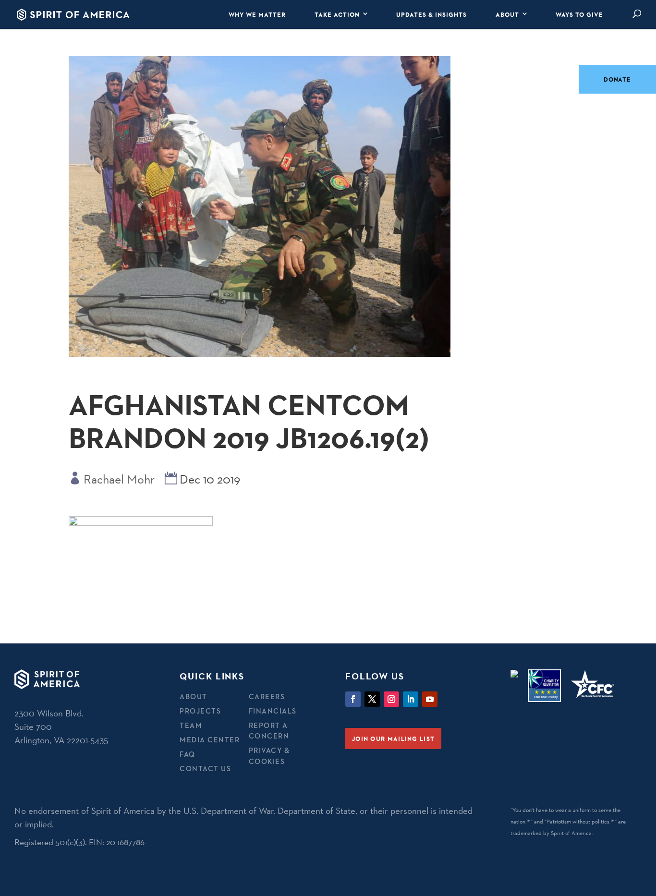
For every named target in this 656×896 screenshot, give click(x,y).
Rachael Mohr (119, 479)
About (507, 14)
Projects (200, 711)
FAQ (187, 754)
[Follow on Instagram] (391, 699)
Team (191, 725)
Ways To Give (579, 14)
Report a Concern (269, 730)
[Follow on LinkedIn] (410, 699)
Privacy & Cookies (269, 755)
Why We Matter (257, 14)
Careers (267, 696)
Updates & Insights (431, 14)
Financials (273, 711)
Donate (617, 79)
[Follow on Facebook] (353, 699)
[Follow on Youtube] (429, 699)
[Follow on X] (372, 699)
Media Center (210, 740)
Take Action (337, 14)
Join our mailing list (393, 738)
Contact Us (205, 768)
